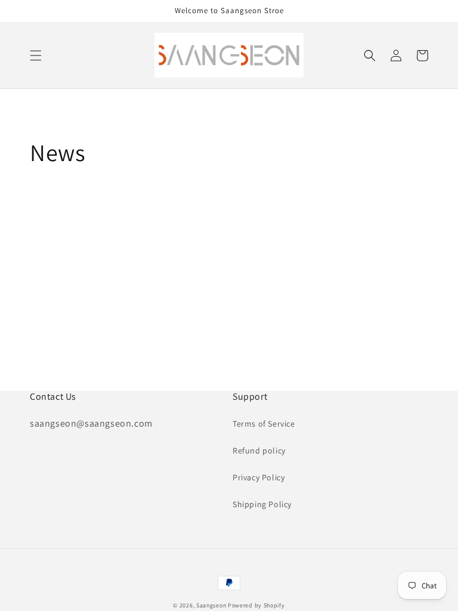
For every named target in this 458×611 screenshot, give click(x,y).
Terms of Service (264, 423)
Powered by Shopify (256, 605)
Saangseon (211, 605)
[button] (36, 55)
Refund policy (259, 450)
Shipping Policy (262, 504)
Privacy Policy (258, 477)
